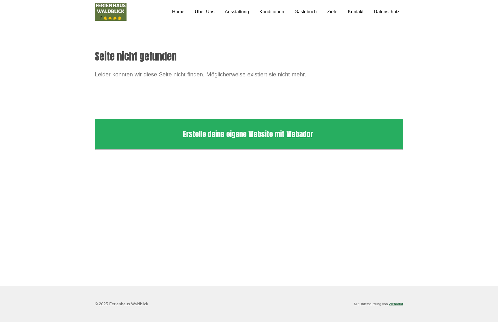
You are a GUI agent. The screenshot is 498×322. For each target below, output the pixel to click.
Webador (299, 134)
